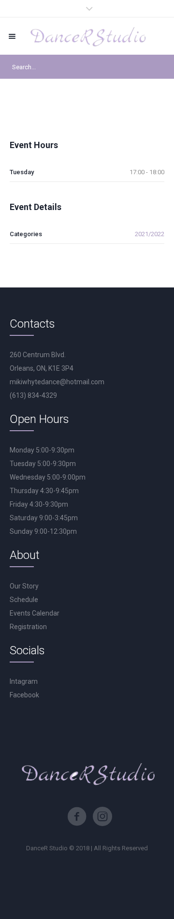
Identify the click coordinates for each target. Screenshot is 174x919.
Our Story (24, 586)
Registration (28, 627)
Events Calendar (34, 613)
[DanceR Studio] (87, 36)
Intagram (24, 681)
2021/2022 (149, 234)
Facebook (24, 695)
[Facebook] (77, 816)
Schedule (24, 599)
